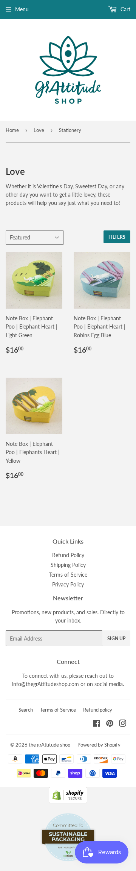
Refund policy (97, 710)
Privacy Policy (68, 584)
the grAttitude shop (49, 745)
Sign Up (116, 638)
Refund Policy (68, 555)
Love (39, 130)
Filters (116, 237)
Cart (124, 9)
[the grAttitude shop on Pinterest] (110, 724)
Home (12, 130)
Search (26, 710)
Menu (22, 9)
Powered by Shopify (99, 745)
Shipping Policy (68, 565)
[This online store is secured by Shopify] (68, 801)
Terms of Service (68, 574)
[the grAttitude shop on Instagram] (123, 724)
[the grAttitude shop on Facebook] (96, 724)
